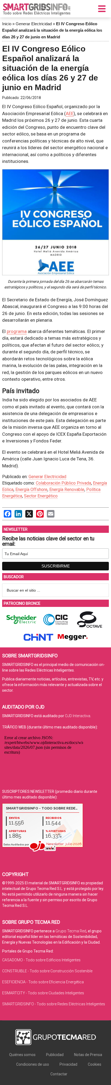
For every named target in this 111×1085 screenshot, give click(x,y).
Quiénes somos (22, 1055)
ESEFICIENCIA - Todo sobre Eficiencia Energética (43, 982)
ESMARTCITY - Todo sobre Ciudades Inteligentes (43, 993)
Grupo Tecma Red (71, 931)
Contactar (58, 1074)
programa (17, 331)
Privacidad (68, 1064)
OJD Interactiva (77, 716)
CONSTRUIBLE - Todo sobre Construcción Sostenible (47, 971)
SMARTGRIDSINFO (36, 9)
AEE (70, 113)
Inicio (6, 23)
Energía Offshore (31, 489)
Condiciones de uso (32, 1064)
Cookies (94, 1064)
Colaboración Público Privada (63, 483)
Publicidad (55, 1055)
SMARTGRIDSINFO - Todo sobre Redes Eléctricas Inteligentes (53, 1004)
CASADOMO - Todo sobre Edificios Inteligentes (41, 960)
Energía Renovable (66, 489)
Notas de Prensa (88, 1055)
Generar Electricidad (34, 23)
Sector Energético (41, 495)
